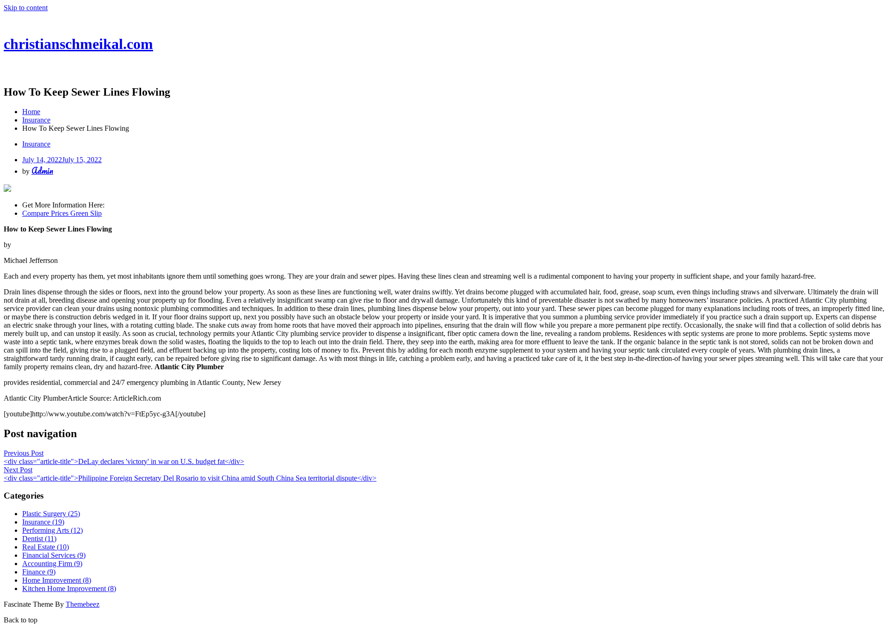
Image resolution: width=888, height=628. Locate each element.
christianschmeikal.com (78, 44)
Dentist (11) (39, 539)
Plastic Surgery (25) (51, 514)
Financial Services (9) (54, 555)
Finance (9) (39, 572)
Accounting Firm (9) (52, 563)
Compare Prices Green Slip (62, 213)
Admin (42, 170)
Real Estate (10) (45, 547)
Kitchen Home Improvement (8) (69, 588)
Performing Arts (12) (52, 530)
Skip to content (26, 8)
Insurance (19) (43, 522)
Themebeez (82, 604)
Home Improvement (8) (56, 580)
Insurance (36, 144)
